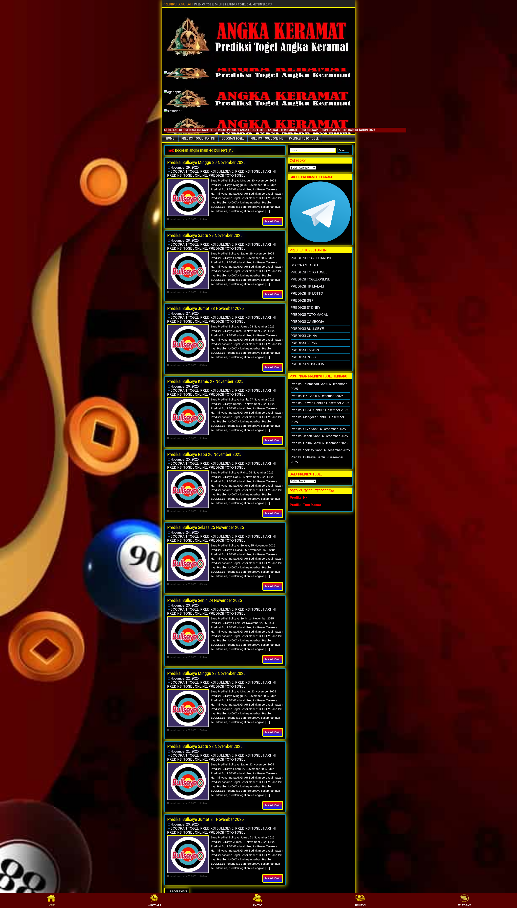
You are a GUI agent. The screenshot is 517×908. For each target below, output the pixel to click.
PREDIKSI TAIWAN (305, 350)
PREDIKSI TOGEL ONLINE (266, 138)
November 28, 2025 (184, 240)
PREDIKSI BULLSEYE (217, 171)
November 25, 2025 (184, 459)
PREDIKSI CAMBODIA (307, 321)
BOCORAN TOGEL (233, 138)
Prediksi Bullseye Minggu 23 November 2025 (206, 673)
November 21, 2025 (184, 751)
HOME (51, 905)
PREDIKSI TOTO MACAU (309, 314)
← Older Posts (176, 891)
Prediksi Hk (298, 497)
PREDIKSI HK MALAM (307, 286)
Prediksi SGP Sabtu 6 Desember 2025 (318, 429)
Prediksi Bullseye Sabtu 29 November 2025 (205, 235)
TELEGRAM (464, 905)
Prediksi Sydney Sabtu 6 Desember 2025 (320, 450)
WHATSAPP (154, 905)
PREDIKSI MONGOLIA (307, 364)
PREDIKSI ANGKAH (177, 4)
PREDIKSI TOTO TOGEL (304, 138)
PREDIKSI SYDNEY (305, 307)
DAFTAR (258, 905)
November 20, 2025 (184, 824)
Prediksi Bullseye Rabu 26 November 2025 (204, 454)
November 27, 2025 (184, 313)
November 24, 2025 (184, 532)
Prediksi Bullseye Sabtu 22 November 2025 (205, 746)
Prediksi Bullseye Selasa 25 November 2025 (205, 527)
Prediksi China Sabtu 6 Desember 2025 (319, 443)
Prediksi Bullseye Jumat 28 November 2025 (205, 308)
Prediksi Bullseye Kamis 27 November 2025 (205, 381)
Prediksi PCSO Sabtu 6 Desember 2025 (319, 410)
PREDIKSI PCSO (303, 357)
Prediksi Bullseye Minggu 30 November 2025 (206, 162)
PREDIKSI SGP (302, 300)
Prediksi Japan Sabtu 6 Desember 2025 (319, 436)
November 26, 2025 (184, 386)
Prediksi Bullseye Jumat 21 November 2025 (205, 819)
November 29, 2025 (184, 167)
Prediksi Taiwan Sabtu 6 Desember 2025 (320, 403)
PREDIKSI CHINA (304, 336)
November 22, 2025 (184, 678)
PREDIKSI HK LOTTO (307, 293)
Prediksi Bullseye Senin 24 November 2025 (204, 600)
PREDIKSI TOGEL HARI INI (198, 138)
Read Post (272, 221)
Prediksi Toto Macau (305, 505)
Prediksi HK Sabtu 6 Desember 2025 (317, 396)
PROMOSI (360, 905)
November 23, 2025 (184, 605)
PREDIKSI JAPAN (304, 343)
